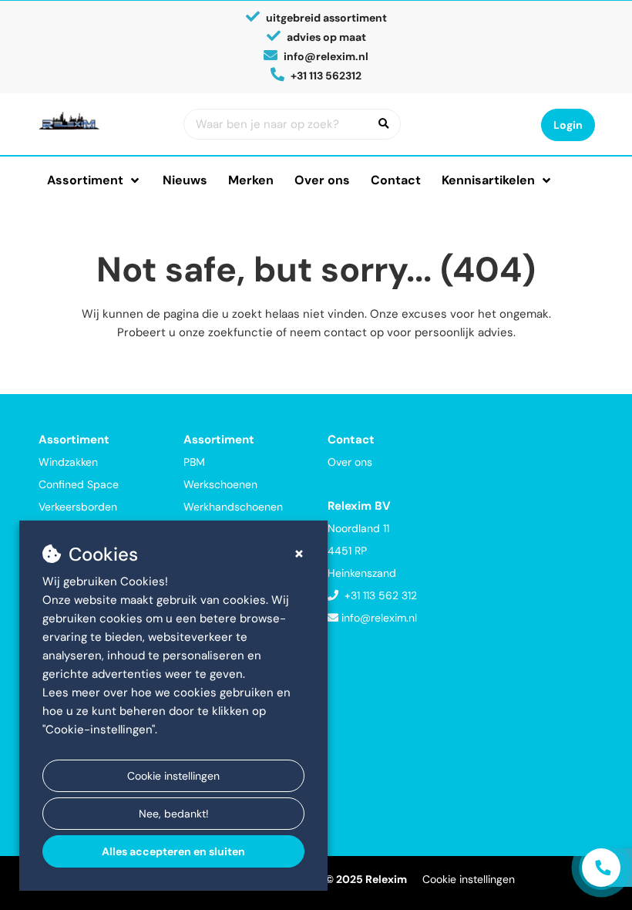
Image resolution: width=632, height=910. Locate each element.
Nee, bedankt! (174, 814)
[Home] (99, 120)
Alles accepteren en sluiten (173, 851)
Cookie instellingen (173, 776)
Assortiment (85, 180)
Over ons (322, 180)
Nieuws (185, 180)
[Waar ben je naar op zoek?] (384, 124)
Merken (251, 180)
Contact (396, 180)
